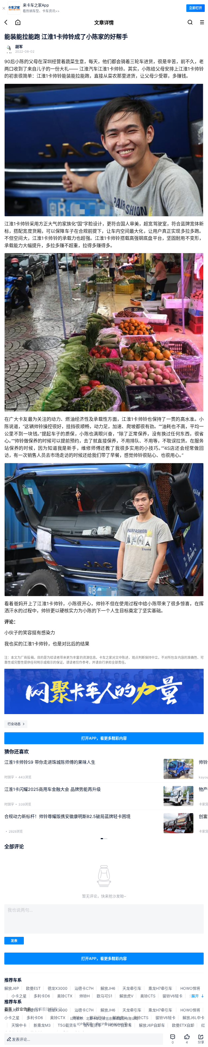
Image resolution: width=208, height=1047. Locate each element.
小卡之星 (19, 996)
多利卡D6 (42, 996)
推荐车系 (13, 980)
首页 (8, 1009)
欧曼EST (33, 988)
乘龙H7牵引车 (160, 988)
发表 (14, 941)
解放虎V (126, 996)
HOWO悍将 (190, 988)
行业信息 (23, 1009)
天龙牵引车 (131, 988)
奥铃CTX (64, 996)
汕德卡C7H (83, 988)
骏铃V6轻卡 (172, 996)
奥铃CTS (147, 996)
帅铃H (84, 996)
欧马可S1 (104, 996)
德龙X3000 (57, 988)
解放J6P (11, 988)
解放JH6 (107, 988)
